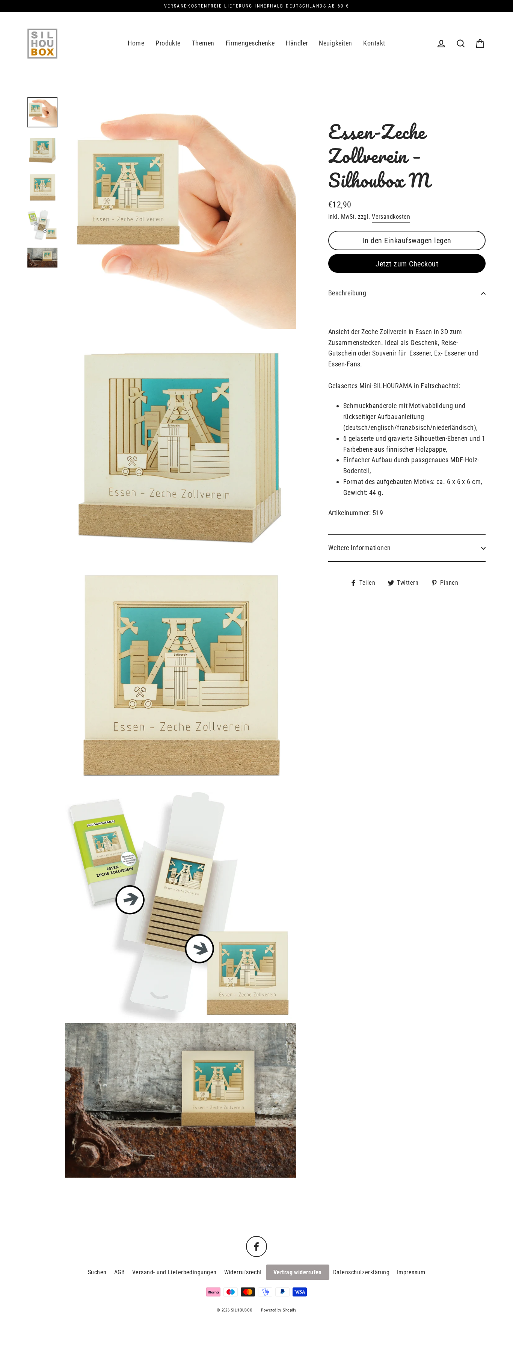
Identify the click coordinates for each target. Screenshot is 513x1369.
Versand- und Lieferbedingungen (174, 1272)
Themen (203, 43)
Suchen (97, 1272)
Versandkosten (391, 216)
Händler (297, 43)
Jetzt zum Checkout (407, 263)
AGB (119, 1272)
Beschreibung (347, 293)
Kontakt (374, 43)
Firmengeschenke (250, 43)
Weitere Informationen (359, 548)
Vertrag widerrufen (297, 1272)
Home (136, 43)
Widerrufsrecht (243, 1272)
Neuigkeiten (335, 43)
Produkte (168, 43)
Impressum (411, 1272)
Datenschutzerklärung (361, 1272)
